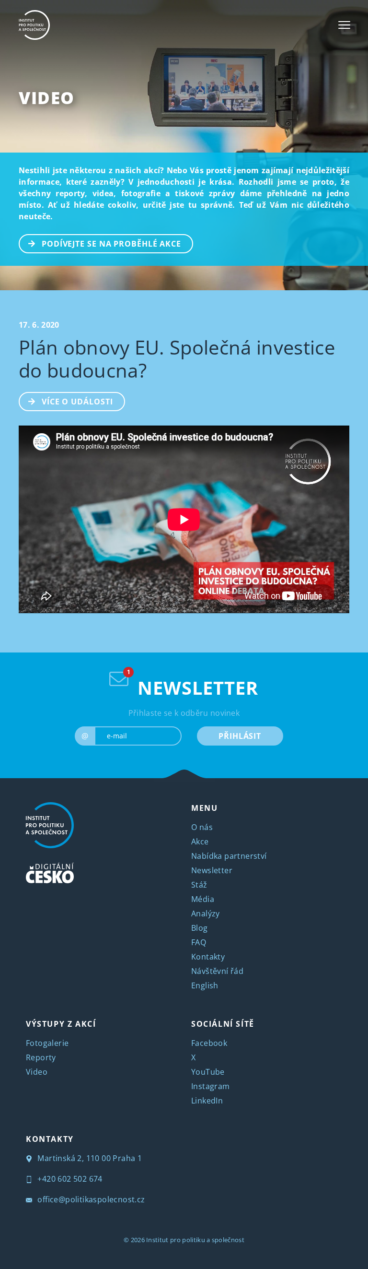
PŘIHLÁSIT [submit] (239, 736)
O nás (202, 827)
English (204, 985)
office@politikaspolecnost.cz (90, 1199)
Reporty (41, 1057)
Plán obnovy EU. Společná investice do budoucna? (177, 358)
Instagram (210, 1086)
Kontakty (208, 956)
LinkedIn (207, 1100)
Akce (200, 841)
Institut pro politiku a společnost (195, 1239)
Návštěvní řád (217, 971)
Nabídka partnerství (229, 856)
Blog (199, 928)
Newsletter (211, 870)
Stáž (199, 884)
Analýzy (205, 913)
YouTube (208, 1072)
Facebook (209, 1043)
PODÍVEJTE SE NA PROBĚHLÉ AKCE (111, 243)
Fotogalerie (47, 1043)
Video (47, 97)
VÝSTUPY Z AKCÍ (61, 1024)
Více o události (77, 401)
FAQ (198, 942)
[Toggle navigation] (344, 25)
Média (202, 899)
